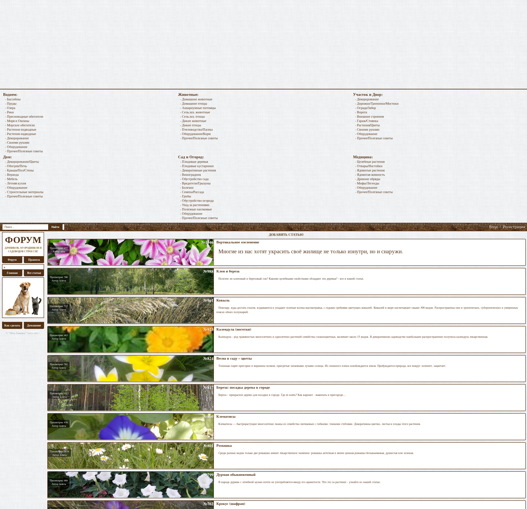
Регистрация (514, 226)
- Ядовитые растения (370, 170)
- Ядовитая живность (370, 174)
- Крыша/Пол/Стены (19, 170)
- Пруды (10, 103)
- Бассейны (13, 99)
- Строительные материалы (24, 192)
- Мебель (11, 179)
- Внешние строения (369, 116)
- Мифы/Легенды (367, 183)
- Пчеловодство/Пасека (196, 129)
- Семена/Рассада (192, 192)
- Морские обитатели (20, 125)
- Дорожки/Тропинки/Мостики (377, 103)
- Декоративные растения (198, 170)
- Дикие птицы (190, 125)
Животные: (188, 94)
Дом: (7, 157)
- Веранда (12, 174)
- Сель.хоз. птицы (192, 116)
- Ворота (361, 112)
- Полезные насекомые (196, 209)
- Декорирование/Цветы (22, 161)
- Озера (10, 108)
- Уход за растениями (194, 205)
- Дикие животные (193, 120)
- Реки (9, 112)
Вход (493, 226)
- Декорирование (17, 138)
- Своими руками (17, 142)
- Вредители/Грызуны (195, 183)
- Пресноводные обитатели (24, 116)
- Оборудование (16, 146)
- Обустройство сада (194, 179)
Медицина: (363, 157)
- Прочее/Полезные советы (24, 151)
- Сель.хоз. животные (195, 112)
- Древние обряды (367, 179)
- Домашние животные (196, 99)
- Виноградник (190, 174)
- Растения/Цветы (367, 125)
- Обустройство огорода (197, 200)
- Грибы (185, 196)
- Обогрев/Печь (16, 166)
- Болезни (187, 187)
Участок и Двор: (368, 94)
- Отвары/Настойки (368, 166)
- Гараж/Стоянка (366, 120)
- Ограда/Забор (365, 108)
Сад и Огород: (191, 157)
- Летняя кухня (15, 183)
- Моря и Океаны (17, 120)
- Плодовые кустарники (197, 166)
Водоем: (10, 94)
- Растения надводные (20, 133)
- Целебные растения (370, 161)
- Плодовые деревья (194, 161)
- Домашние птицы (193, 103)
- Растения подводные (20, 129)
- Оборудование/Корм (195, 133)
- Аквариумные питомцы (198, 108)
